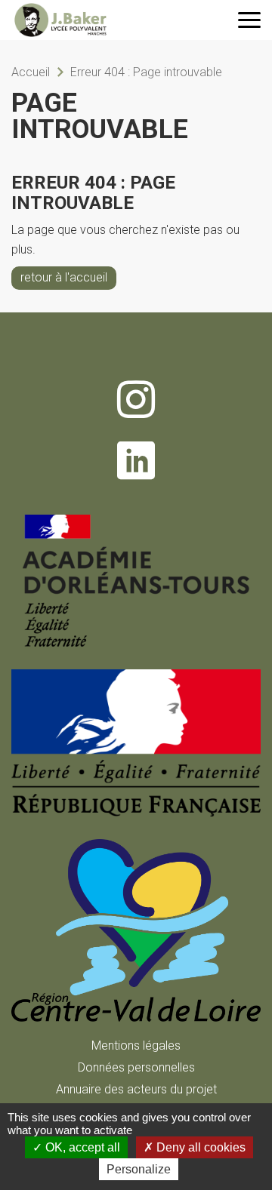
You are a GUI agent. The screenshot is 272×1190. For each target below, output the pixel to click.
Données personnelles (136, 1067)
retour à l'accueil (63, 277)
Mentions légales (136, 1045)
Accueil (30, 72)
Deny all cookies (199, 1147)
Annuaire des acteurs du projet (136, 1089)
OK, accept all (81, 1147)
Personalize (139, 1169)
